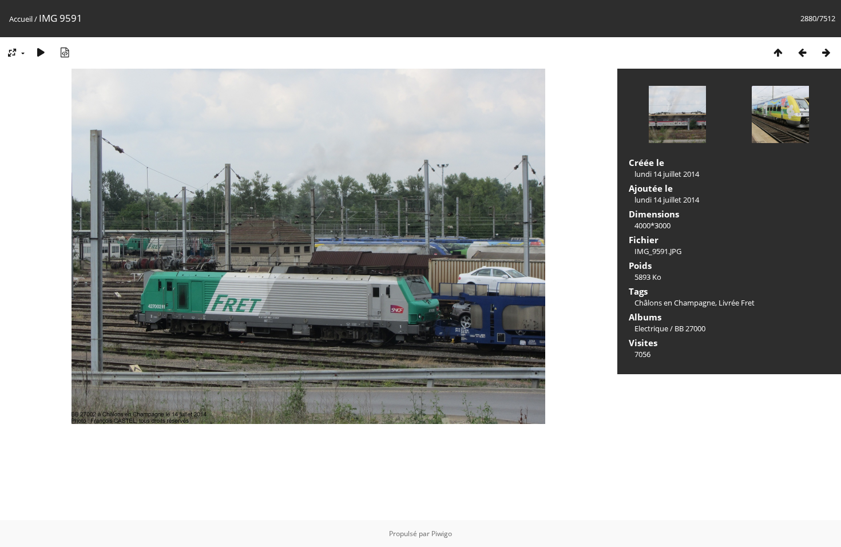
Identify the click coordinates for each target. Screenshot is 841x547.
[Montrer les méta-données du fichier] (65, 52)
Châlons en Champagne (674, 303)
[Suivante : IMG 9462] (826, 52)
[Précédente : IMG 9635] (802, 52)
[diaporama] (41, 52)
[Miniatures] (778, 52)
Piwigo (441, 533)
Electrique (651, 328)
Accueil (21, 19)
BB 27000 (690, 328)
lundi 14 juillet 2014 (666, 174)
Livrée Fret (737, 303)
